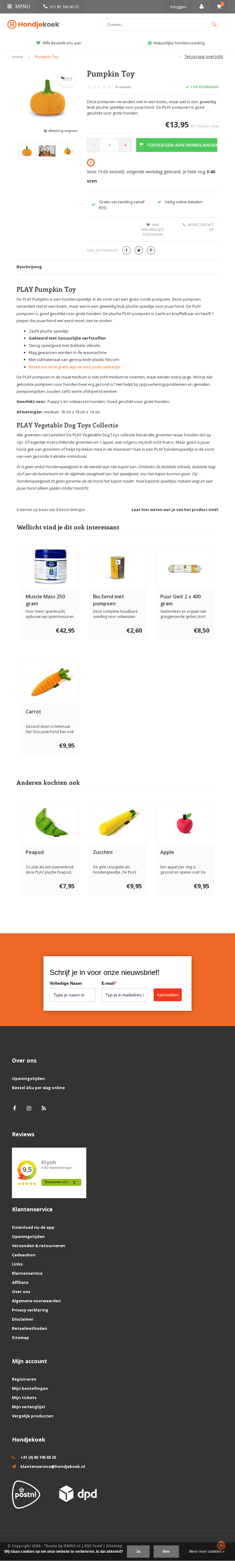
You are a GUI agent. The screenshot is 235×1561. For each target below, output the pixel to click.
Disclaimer (22, 1319)
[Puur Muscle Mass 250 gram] (50, 567)
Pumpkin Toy (47, 56)
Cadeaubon (23, 1255)
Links (17, 1264)
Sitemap (20, 1337)
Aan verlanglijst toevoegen (152, 229)
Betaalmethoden (29, 1328)
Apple (167, 852)
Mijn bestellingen (30, 1388)
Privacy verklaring (30, 1310)
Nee (166, 1551)
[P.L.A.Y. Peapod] (50, 823)
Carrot (33, 711)
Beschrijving (29, 266)
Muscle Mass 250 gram (45, 600)
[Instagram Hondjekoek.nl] (29, 1108)
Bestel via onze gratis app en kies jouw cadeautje (75, 367)
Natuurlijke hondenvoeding (179, 43)
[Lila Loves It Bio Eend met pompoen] (118, 567)
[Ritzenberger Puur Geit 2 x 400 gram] (185, 567)
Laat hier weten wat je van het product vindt (175, 509)
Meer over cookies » (207, 1551)
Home (17, 56)
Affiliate (20, 1282)
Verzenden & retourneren (38, 1245)
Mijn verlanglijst (28, 1406)
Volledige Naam (66, 983)
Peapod (35, 852)
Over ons (21, 1291)
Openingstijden (28, 1236)
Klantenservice (27, 1273)
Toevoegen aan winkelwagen (182, 145)
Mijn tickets (24, 1397)
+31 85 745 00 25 (64, 6)
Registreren (24, 1379)
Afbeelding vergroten (63, 131)
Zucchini (103, 852)
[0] (219, 6)
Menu (22, 6)
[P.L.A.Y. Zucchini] (118, 823)
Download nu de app (33, 1227)
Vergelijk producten (32, 1416)
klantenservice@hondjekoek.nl (53, 1466)
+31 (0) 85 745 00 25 (38, 1457)
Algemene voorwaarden (36, 1300)
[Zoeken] (214, 24)
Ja (138, 1551)
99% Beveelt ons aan (62, 43)
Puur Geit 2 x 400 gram (180, 600)
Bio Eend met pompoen (108, 600)
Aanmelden (168, 994)
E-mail (109, 983)
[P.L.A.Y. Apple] (185, 823)
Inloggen (178, 6)
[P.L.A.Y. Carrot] (50, 682)
